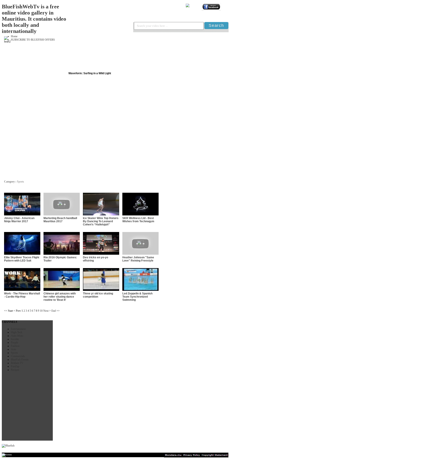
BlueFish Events (20, 359)
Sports (14, 352)
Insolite (15, 339)
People (14, 342)
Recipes (15, 369)
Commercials (18, 356)
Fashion (15, 346)
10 (41, 310)
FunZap (15, 366)
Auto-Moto (17, 335)
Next (45, 310)
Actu (13, 349)
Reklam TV (17, 363)
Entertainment (18, 329)
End (53, 310)
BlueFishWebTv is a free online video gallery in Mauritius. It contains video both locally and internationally (34, 19)
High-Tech (16, 332)
